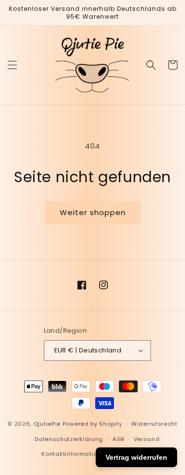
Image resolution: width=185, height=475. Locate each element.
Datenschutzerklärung (69, 439)
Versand (147, 439)
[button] (12, 65)
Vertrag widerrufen (136, 457)
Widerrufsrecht (154, 424)
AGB (118, 439)
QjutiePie (47, 424)
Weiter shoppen (93, 212)
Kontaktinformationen (75, 454)
